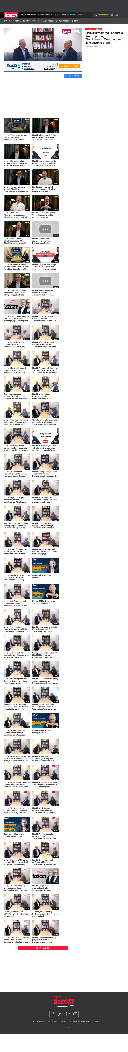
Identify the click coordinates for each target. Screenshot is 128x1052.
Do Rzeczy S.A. (59, 1027)
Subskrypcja (52, 1022)
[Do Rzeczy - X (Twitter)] (60, 1014)
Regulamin (95, 1022)
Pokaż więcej (43, 948)
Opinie (33, 15)
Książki (57, 15)
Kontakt (40, 1022)
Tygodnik (49, 15)
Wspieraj (82, 15)
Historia (40, 15)
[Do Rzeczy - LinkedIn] (68, 1014)
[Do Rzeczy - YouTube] (75, 1014)
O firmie (31, 1022)
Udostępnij (74, 75)
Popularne (20, 21)
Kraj (22, 15)
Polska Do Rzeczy (46, 21)
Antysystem (31, 21)
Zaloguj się (49, 68)
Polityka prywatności (79, 1022)
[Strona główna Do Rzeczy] (11, 15)
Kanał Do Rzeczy (63, 21)
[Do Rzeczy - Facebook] (53, 1014)
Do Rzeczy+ (72, 15)
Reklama (63, 1022)
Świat (27, 15)
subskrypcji (29, 68)
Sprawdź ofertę (69, 66)
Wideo (63, 15)
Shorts (75, 21)
